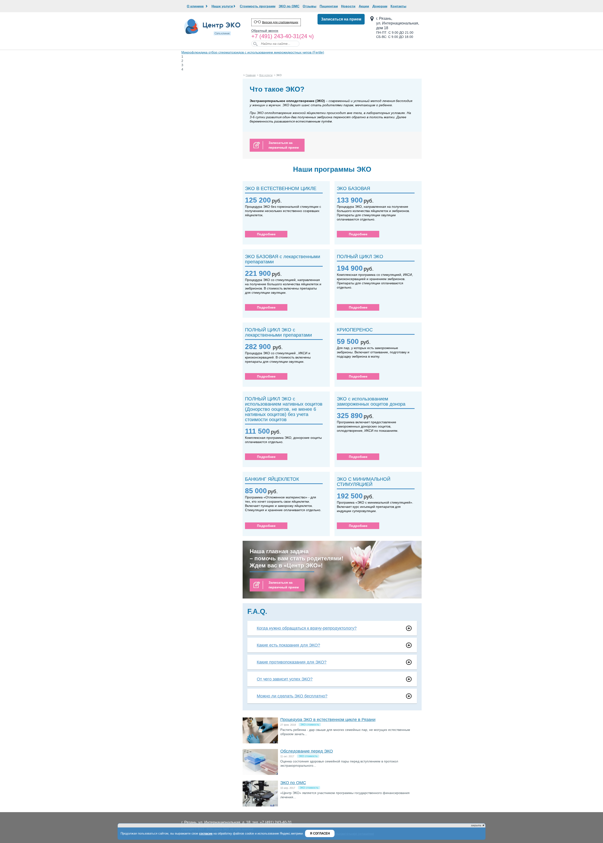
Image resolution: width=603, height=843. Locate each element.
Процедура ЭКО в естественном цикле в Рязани (327, 719)
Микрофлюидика (252, 52)
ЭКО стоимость (309, 724)
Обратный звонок (264, 31)
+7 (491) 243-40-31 (275, 36)
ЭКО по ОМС (293, 782)
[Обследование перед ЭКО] (260, 774)
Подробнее (266, 234)
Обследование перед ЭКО (306, 751)
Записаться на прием (341, 19)
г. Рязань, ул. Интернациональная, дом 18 (397, 23)
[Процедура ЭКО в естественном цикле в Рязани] (260, 742)
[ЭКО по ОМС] (260, 805)
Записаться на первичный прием (284, 145)
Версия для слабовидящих (280, 22)
